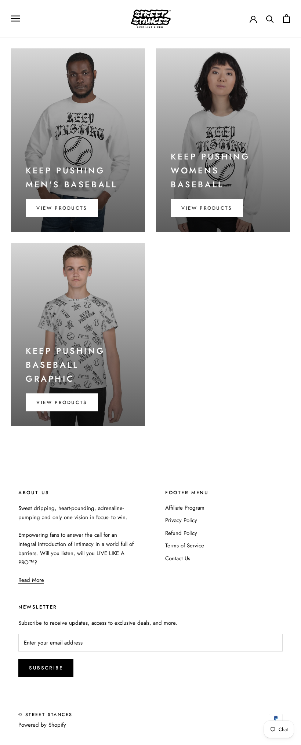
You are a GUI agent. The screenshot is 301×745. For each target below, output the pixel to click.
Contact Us (177, 558)
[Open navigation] (15, 18)
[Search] (270, 18)
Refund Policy (181, 533)
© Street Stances (45, 714)
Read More (31, 580)
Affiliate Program (184, 508)
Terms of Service (184, 546)
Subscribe (46, 667)
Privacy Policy (181, 520)
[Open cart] (286, 18)
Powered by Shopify (42, 725)
